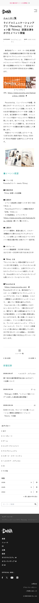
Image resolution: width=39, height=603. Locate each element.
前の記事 (8, 358)
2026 (3, 482)
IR (3, 546)
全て (4, 431)
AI (4, 466)
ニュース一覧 (10, 18)
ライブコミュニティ (10, 451)
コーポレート (8, 436)
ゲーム (5, 441)
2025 (3, 487)
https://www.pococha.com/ (16, 287)
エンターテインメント (11, 446)
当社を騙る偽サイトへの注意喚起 (19, 3)
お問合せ (34, 583)
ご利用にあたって (31, 591)
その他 (5, 471)
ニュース (5, 542)
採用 (3, 554)
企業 (3, 550)
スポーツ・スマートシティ (12, 456)
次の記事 (31, 358)
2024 (3, 492)
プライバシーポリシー (30, 587)
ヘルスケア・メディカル (12, 461)
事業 (3, 538)
